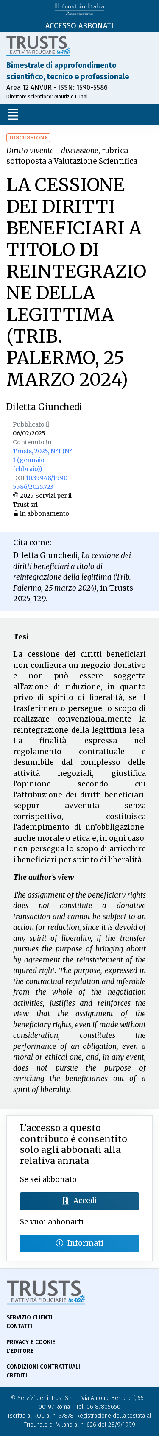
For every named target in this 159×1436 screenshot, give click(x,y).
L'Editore (19, 1351)
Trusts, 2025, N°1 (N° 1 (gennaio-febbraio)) (42, 460)
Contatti (19, 1326)
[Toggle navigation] (12, 114)
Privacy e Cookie (30, 1342)
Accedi (85, 1200)
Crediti (16, 1375)
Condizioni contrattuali (43, 1366)
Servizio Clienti (29, 1317)
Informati (85, 1243)
